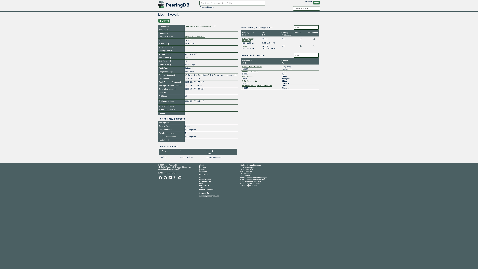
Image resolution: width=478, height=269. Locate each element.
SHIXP (244, 46)
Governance (204, 185)
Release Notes (205, 181)
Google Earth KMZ (206, 189)
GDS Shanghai (248, 76)
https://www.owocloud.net (195, 37)
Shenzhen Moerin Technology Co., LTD (200, 26)
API (200, 177)
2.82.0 (160, 173)
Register (307, 1)
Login (316, 2)
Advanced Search (207, 7)
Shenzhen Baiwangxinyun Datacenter (257, 86)
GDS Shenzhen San (250, 81)
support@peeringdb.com (209, 196)
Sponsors (203, 171)
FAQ (201, 183)
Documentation (205, 179)
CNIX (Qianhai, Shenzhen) (248, 40)
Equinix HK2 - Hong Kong (252, 67)
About (201, 165)
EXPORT (164, 21)
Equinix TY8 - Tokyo (250, 71)
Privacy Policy (170, 173)
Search (202, 169)
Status (201, 187)
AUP (178, 169)
